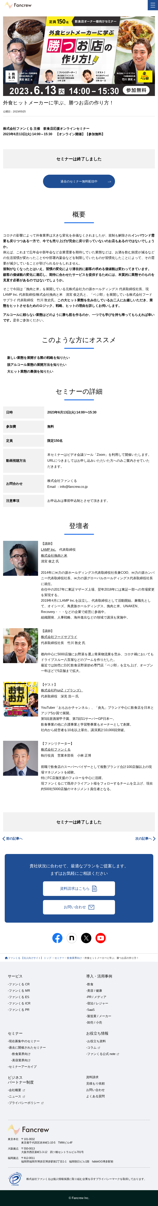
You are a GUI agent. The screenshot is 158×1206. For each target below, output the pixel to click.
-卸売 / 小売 (94, 1022)
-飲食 (89, 984)
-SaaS (90, 1009)
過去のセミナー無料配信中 (79, 181)
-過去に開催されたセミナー (27, 1047)
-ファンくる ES (18, 997)
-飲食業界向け (21, 1054)
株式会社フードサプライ (59, 637)
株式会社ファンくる (56, 749)
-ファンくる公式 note (100, 1054)
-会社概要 (14, 1090)
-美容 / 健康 (94, 990)
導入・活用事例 (99, 976)
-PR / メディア (96, 997)
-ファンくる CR (19, 984)
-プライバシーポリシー (24, 1102)
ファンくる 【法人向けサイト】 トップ (30, 958)
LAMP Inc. (48, 549)
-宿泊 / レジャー (97, 1003)
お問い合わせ (75, 907)
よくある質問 (95, 1096)
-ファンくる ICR (19, 1003)
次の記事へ (143, 838)
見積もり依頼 (95, 1083)
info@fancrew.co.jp (74, 486)
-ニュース (14, 1096)
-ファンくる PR (18, 1009)
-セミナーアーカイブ (22, 1066)
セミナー (59, 958)
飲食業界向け (74, 958)
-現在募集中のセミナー (24, 1041)
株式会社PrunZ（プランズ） (62, 690)
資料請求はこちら (75, 888)
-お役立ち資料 (96, 1041)
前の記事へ (14, 838)
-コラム (91, 1047)
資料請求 (92, 1077)
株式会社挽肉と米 (54, 555)
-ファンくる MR (19, 990)
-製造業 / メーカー (98, 1016)
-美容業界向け (21, 1060)
